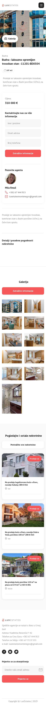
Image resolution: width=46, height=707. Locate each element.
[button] (41, 5)
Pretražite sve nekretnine (23, 444)
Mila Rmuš (10, 187)
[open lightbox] (12, 306)
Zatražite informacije (23, 290)
